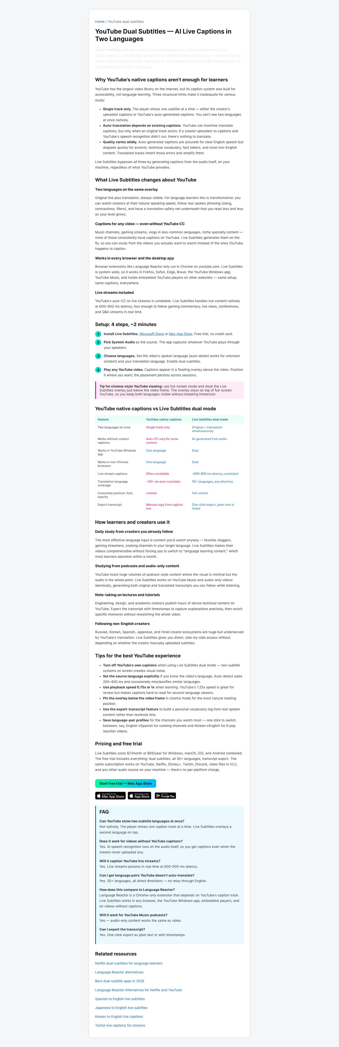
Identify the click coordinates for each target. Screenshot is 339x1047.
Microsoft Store (152, 334)
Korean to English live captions (119, 1017)
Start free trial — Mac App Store (125, 783)
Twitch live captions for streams (120, 1025)
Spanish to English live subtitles (120, 999)
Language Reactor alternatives (119, 972)
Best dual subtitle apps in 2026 (119, 981)
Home (100, 22)
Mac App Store (180, 334)
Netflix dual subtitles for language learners (128, 963)
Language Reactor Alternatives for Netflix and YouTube (138, 990)
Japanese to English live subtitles (121, 1008)
